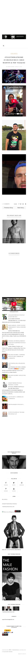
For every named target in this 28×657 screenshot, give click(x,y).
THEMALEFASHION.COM (8, 506)
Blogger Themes (8, 651)
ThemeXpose (15, 649)
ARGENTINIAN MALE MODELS (9, 503)
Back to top (21, 653)
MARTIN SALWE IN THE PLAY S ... (16, 404)
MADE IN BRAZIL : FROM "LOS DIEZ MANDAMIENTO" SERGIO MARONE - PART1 (17, 327)
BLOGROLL (5, 499)
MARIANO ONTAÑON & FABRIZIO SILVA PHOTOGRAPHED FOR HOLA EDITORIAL (17, 342)
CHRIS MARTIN (14, 53)
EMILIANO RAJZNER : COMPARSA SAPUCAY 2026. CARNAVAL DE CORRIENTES (16, 356)
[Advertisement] (14, 16)
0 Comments (7, 203)
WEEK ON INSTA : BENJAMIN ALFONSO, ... (11, 240)
